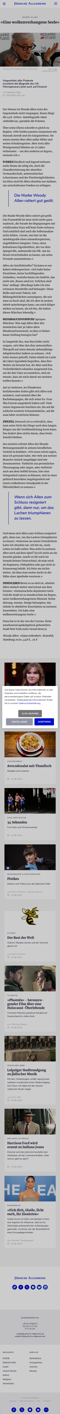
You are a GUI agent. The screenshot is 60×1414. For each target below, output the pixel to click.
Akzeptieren (44, 721)
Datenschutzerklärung (29, 703)
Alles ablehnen (30, 713)
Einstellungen (19, 721)
